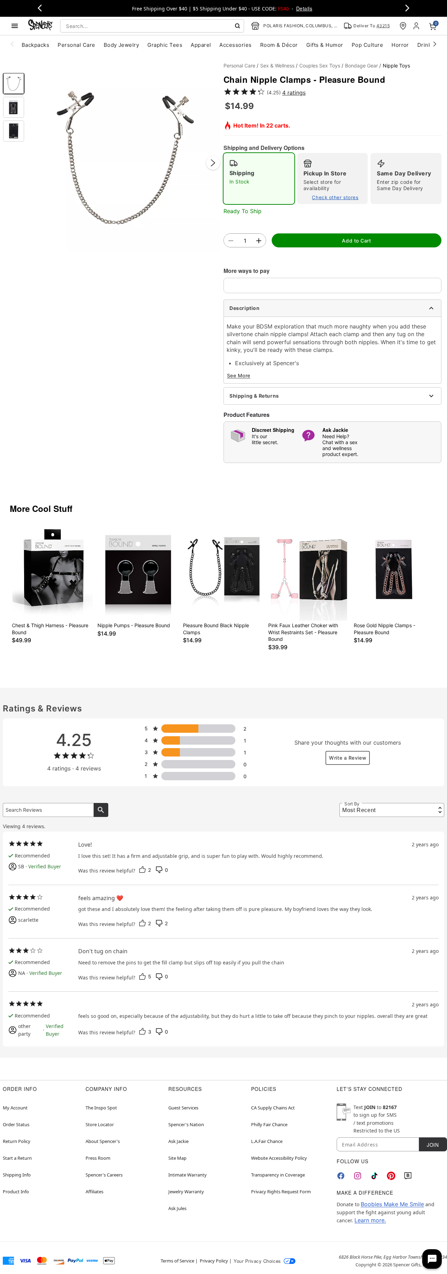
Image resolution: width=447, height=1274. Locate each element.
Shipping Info (17, 1175)
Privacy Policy (214, 1261)
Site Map (177, 1158)
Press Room (98, 1158)
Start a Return (17, 1158)
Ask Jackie (178, 1141)
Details (304, 8)
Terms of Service (177, 1261)
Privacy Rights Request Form (281, 1191)
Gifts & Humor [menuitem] (324, 45)
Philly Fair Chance (269, 1124)
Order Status (16, 1124)
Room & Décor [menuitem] (279, 45)
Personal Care (239, 65)
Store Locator (100, 1124)
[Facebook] (341, 1176)
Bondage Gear (361, 65)
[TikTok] (374, 1176)
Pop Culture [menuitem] (367, 45)
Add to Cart (356, 241)
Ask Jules (177, 1208)
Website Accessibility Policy (279, 1158)
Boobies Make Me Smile (392, 1204)
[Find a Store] (403, 26)
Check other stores (335, 197)
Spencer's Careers (104, 1175)
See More (238, 375)
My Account (15, 1108)
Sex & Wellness (277, 65)
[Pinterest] (391, 1176)
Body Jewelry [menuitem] (121, 45)
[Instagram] (357, 1176)
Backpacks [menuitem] (35, 45)
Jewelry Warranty (186, 1191)
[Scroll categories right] (435, 43)
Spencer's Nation (186, 1124)
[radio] (259, 178)
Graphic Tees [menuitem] (164, 45)
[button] (124, 156)
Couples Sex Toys (319, 65)
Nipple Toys (396, 65)
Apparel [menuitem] (201, 45)
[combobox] (152, 26)
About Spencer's (103, 1141)
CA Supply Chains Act (273, 1108)
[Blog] (408, 1176)
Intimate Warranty (187, 1175)
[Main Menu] (14, 26)
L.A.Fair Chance (267, 1141)
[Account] (417, 26)
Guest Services (183, 1108)
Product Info (16, 1191)
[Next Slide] (213, 163)
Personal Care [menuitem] (76, 45)
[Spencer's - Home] (40, 25)
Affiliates (94, 1191)
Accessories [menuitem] (235, 45)
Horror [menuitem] (400, 45)
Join (433, 1144)
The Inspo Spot (101, 1108)
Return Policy (16, 1141)
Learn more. (370, 1220)
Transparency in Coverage (278, 1175)
